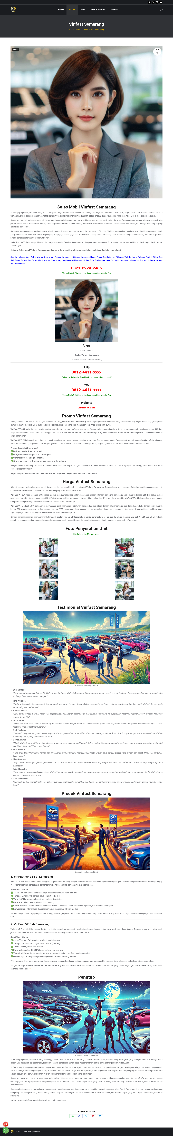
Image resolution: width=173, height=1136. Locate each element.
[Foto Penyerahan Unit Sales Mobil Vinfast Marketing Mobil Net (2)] (124, 547)
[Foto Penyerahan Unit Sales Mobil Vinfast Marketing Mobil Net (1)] (48, 547)
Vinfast (15, 49)
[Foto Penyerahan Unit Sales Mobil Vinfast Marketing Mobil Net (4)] (124, 569)
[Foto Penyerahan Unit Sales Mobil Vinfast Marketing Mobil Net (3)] (48, 569)
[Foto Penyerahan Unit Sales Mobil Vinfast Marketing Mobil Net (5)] (48, 590)
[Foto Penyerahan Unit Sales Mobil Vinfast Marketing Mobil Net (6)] (124, 590)
